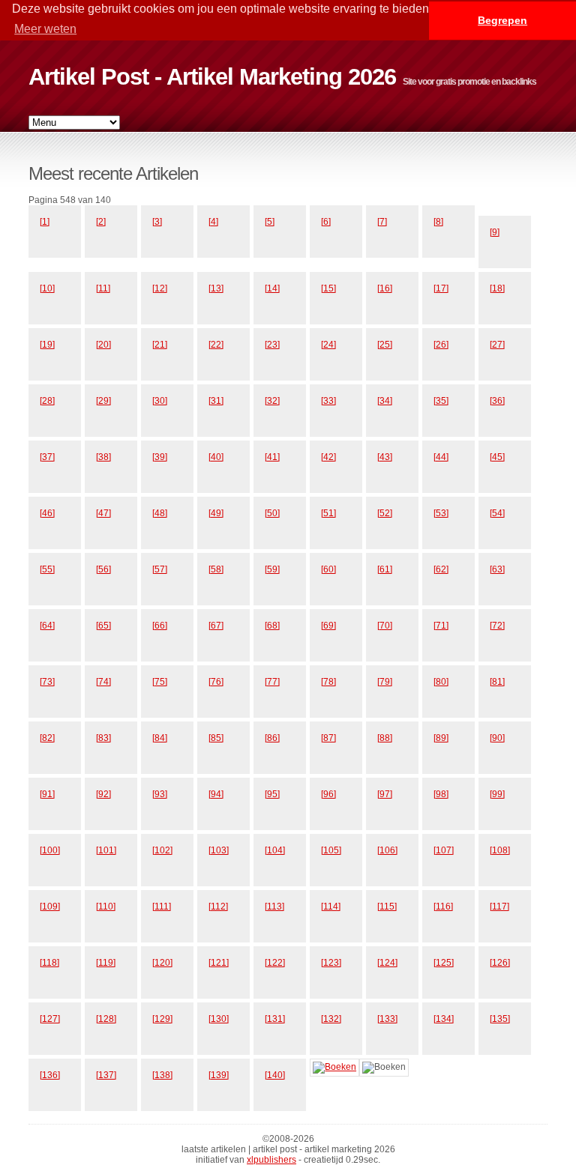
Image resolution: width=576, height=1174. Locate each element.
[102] (162, 850)
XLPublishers (271, 1160)
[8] (438, 222)
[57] (159, 569)
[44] (441, 457)
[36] (497, 401)
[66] (159, 625)
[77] (272, 682)
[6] (326, 222)
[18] (497, 288)
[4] (213, 222)
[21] (159, 344)
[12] (159, 288)
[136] (50, 1075)
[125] (444, 962)
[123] (331, 962)
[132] (331, 1019)
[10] (47, 288)
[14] (272, 288)
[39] (159, 457)
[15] (328, 288)
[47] (103, 513)
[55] (47, 569)
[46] (47, 513)
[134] (444, 1019)
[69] (328, 625)
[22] (216, 344)
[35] (441, 401)
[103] (218, 850)
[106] (387, 850)
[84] (159, 738)
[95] (272, 794)
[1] (45, 222)
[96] (328, 794)
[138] (162, 1075)
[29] (103, 401)
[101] (106, 850)
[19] (47, 344)
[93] (159, 794)
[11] (103, 288)
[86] (272, 738)
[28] (47, 401)
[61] (384, 569)
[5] (269, 222)
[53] (441, 513)
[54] (497, 513)
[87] (328, 738)
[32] (272, 401)
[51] (328, 513)
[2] (101, 222)
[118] (49, 962)
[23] (272, 344)
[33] (328, 401)
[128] (106, 1019)
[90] (497, 738)
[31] (216, 401)
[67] (216, 625)
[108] (500, 850)
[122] (275, 962)
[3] (157, 222)
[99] (497, 794)
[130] (218, 1019)
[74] (103, 682)
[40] (216, 457)
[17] (441, 288)
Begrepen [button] (502, 20)
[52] (384, 513)
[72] (497, 625)
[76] (216, 682)
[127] (50, 1019)
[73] (47, 682)
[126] (500, 962)
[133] (387, 1019)
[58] (216, 569)
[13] (216, 288)
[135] (500, 1019)
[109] (50, 906)
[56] (103, 569)
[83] (103, 738)
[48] (159, 513)
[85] (216, 738)
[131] (275, 1019)
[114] (330, 906)
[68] (272, 625)
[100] (50, 850)
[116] (443, 906)
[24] (328, 344)
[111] (161, 906)
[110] (106, 906)
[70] (384, 625)
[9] (495, 232)
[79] (384, 682)
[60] (328, 569)
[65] (103, 625)
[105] (331, 850)
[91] (47, 794)
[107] (444, 850)
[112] (218, 906)
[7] (382, 222)
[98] (441, 794)
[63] (497, 569)
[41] (272, 457)
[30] (159, 401)
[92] (103, 794)
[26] (441, 344)
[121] (218, 962)
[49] (216, 513)
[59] (272, 569)
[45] (497, 457)
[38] (103, 457)
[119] (106, 962)
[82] (47, 738)
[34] (384, 401)
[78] (328, 682)
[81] (497, 682)
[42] (328, 457)
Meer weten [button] (45, 28)
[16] (384, 288)
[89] (441, 738)
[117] (499, 906)
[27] (497, 344)
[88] (384, 738)
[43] (384, 457)
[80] (441, 682)
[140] (275, 1075)
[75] (159, 682)
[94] (216, 794)
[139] (218, 1075)
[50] (272, 513)
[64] (47, 625)
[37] (47, 457)
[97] (384, 794)
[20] (103, 344)
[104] (275, 850)
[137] (106, 1075)
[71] (441, 625)
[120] (162, 962)
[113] (274, 906)
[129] (162, 1019)
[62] (441, 569)
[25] (384, 344)
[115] (387, 906)
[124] (387, 962)
